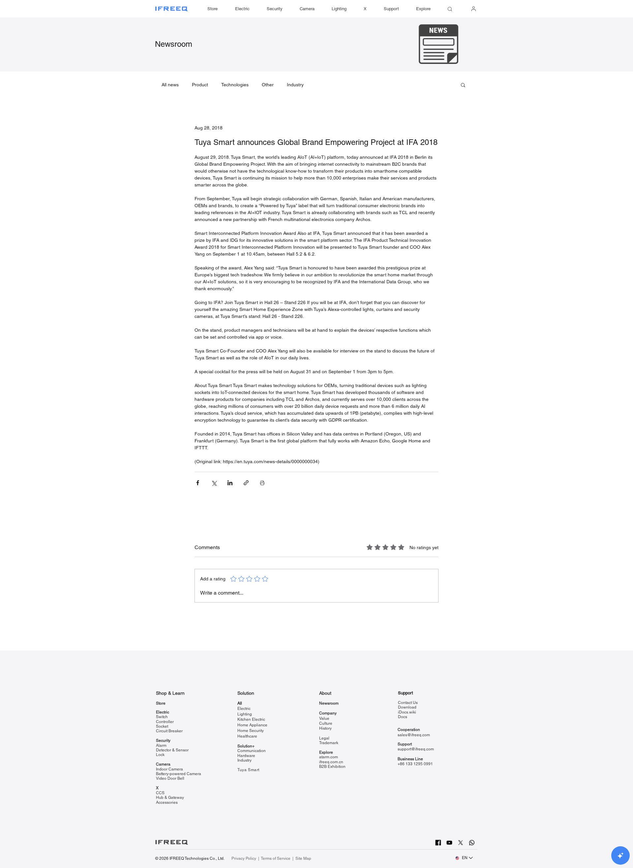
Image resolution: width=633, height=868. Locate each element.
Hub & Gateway (170, 797)
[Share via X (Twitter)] (214, 483)
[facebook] (438, 842)
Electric (162, 712)
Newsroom (173, 44)
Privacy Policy (244, 858)
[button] (391, 9)
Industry (295, 84)
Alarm (161, 745)
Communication (251, 750)
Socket (162, 726)
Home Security (250, 730)
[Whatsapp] (471, 842)
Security (163, 740)
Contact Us (408, 702)
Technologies (235, 84)
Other (268, 84)
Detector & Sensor (172, 750)
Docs (402, 716)
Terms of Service (275, 858)
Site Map (303, 858)
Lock (160, 754)
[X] (460, 842)
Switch (162, 716)
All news (170, 84)
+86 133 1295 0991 (415, 764)
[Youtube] (449, 842)
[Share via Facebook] (198, 483)
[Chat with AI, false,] (620, 855)
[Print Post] (262, 483)
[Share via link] (246, 483)
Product (200, 84)
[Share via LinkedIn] (230, 483)
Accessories (167, 802)
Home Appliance (252, 725)
